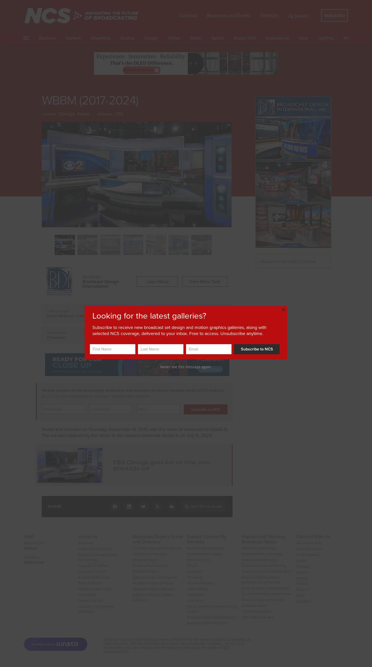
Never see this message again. (186, 366)
